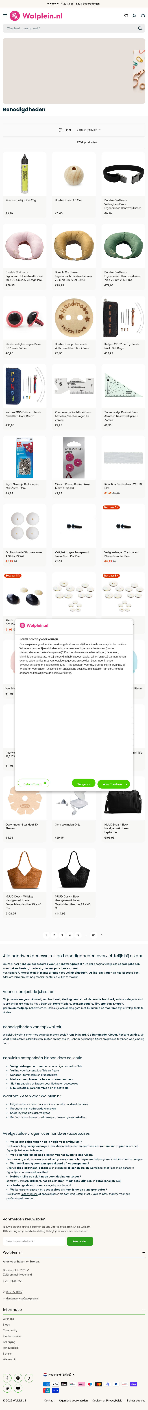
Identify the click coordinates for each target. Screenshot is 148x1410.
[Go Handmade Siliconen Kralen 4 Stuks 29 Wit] (24, 526)
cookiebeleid (51, 664)
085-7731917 (14, 1292)
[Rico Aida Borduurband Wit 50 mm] (123, 458)
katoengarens (29, 1194)
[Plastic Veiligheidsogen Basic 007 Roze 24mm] (24, 318)
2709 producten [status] (87, 142)
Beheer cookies (136, 1400)
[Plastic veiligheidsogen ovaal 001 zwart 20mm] (24, 594)
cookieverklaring (61, 672)
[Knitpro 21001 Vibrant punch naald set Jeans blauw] (24, 386)
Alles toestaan (112, 784)
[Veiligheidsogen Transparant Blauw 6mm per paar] (123, 526)
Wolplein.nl (19, 1400)
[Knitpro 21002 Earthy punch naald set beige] (123, 318)
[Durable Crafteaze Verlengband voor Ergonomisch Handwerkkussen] (123, 174)
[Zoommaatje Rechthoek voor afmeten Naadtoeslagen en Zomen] (74, 386)
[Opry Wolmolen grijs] (74, 798)
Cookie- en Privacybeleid (107, 1400)
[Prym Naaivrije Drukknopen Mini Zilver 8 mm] (24, 458)
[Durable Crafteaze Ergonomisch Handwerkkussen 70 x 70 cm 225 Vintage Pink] (24, 246)
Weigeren (83, 784)
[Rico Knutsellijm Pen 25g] (24, 174)
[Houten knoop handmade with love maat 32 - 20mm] (74, 318)
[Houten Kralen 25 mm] (74, 174)
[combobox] (74, 28)
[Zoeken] (140, 28)
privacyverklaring (29, 664)
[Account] (134, 16)
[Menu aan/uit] (5, 16)
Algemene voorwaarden (73, 1400)
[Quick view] (42, 192)
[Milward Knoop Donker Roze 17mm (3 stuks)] (74, 458)
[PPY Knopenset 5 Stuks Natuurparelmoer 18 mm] (123, 594)
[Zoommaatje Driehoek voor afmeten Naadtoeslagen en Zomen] (123, 386)
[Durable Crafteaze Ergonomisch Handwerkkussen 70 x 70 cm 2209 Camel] (74, 246)
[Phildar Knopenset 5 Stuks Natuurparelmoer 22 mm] (74, 594)
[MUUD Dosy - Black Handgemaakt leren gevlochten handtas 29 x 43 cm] (74, 870)
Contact (49, 1400)
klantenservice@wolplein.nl (22, 1298)
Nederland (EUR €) (59, 1374)
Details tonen (32, 784)
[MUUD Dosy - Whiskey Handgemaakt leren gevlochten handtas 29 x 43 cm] (24, 870)
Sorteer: (87, 129)
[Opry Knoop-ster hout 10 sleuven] (24, 798)
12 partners (112, 656)
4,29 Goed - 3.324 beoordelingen (80, 3)
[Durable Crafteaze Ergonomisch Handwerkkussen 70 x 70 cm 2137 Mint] (123, 246)
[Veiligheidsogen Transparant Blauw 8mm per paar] (74, 526)
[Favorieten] (126, 15)
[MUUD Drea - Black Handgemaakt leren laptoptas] (123, 798)
